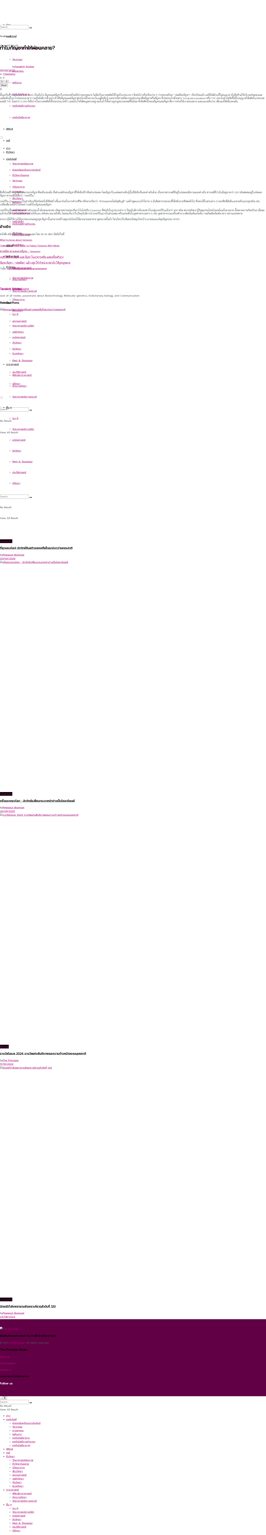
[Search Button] (30, 27)
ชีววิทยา (10, 152)
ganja (21, 268)
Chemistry (9, 74)
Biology (4, 1046)
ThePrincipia (17, 1343)
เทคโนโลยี (11, 159)
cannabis (12, 268)
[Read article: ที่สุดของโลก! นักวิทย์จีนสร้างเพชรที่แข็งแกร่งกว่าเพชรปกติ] (133, 423)
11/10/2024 (6, 1064)
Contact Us (5, 1369)
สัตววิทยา (17, 1471)
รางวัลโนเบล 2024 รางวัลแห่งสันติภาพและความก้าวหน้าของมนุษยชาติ (43, 1053)
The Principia (10, 1060)
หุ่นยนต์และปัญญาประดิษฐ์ (26, 170)
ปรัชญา (16, 1531)
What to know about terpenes (16, 239)
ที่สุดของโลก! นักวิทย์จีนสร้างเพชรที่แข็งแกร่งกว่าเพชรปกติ (36, 548)
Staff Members (8, 1363)
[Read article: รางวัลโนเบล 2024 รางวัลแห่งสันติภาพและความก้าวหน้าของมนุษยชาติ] (133, 929)
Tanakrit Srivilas (24, 67)
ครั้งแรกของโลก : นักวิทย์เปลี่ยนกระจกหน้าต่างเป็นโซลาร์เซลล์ (37, 801)
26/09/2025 (7, 811)
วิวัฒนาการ (18, 299)
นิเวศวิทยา (17, 1486)
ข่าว (8, 148)
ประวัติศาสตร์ (19, 1527)
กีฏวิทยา (17, 1482)
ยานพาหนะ (18, 1431)
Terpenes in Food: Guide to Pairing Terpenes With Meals (30, 245)
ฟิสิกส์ (9, 1449)
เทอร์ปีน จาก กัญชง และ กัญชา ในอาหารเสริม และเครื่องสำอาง (31, 257)
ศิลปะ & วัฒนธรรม (22, 1523)
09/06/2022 (7, 70)
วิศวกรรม (17, 181)
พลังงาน (17, 1434)
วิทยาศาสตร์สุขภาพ (22, 164)
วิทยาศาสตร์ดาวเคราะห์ (24, 1501)
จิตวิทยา (16, 1519)
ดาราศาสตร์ (12, 1490)
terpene (42, 268)
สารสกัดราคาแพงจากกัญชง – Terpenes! (20, 251)
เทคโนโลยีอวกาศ (21, 1445)
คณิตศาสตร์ (18, 1516)
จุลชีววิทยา (18, 1479)
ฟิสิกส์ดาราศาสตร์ (22, 1493)
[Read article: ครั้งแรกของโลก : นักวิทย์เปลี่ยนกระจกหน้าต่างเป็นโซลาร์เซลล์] (133, 676)
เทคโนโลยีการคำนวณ (23, 224)
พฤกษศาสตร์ (19, 1475)
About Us (5, 1356)
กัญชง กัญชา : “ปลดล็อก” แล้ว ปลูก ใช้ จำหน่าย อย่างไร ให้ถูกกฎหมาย (35, 262)
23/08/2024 (7, 1317)
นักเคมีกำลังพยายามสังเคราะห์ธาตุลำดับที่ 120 (28, 1306)
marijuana (31, 268)
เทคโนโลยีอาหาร (21, 1438)
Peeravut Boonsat (13, 555)
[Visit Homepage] (39, 128)
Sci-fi (15, 1508)
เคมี (8, 140)
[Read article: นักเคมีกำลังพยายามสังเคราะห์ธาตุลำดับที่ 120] (133, 1182)
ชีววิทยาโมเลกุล (20, 1464)
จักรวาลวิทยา (19, 1497)
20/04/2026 (7, 558)
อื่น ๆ (9, 1505)
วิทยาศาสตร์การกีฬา (23, 1512)
